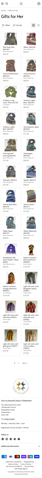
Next (24, 363)
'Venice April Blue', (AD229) (10, 205)
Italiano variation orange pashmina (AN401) (9, 288)
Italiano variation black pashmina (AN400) (29, 259)
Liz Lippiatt (6, 105)
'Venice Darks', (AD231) (28, 205)
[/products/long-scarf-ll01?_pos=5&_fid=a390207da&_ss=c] (10, 92)
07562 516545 (9, 419)
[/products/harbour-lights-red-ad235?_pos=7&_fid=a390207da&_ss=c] (10, 118)
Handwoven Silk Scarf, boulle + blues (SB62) (10, 259)
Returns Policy (13, 464)
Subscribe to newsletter (13, 462)
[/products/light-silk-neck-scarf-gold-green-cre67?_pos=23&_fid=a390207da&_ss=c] (10, 335)
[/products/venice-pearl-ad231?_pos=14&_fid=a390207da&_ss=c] (31, 196)
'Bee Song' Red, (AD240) (9, 48)
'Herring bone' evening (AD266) (9, 154)
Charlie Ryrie (27, 293)
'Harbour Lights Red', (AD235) (9, 128)
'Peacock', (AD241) (10, 180)
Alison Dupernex (8, 51)
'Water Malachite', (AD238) (30, 232)
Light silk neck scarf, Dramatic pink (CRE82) (31, 317)
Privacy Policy (28, 466)
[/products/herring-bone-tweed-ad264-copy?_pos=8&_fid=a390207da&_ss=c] (31, 118)
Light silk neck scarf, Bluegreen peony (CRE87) (31, 288)
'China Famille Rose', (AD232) (11, 75)
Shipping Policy (29, 462)
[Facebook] (2, 439)
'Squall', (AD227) (29, 180)
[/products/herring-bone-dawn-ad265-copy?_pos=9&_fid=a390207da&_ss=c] (10, 145)
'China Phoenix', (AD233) (29, 75)
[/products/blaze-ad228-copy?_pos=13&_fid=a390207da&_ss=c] (10, 196)
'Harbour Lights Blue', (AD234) (29, 101)
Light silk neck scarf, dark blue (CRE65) (10, 316)
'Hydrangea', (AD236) (28, 154)
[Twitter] (14, 439)
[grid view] (33, 25)
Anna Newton (27, 264)
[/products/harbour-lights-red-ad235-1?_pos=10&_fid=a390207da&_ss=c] (31, 145)
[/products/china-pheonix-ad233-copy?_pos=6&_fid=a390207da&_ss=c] (31, 92)
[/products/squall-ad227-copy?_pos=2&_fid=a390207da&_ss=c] (31, 39)
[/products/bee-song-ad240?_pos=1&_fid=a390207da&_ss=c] (10, 39)
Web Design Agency (21, 469)
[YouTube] (18, 439)
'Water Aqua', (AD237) (8, 232)
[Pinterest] (10, 439)
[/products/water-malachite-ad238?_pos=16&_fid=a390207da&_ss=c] (31, 222)
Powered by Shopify (21, 474)
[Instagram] (6, 439)
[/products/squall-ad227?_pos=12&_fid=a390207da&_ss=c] (31, 172)
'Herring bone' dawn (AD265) (31, 128)
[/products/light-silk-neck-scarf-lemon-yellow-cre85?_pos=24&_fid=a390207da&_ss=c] (31, 335)
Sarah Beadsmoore (9, 264)
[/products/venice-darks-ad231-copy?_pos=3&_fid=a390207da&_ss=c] (10, 65)
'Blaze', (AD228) (29, 47)
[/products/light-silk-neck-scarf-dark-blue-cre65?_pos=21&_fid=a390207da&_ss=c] (10, 307)
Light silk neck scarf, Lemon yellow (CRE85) (31, 346)
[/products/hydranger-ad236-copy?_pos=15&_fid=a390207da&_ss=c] (10, 222)
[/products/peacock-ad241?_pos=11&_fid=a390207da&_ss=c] (10, 172)
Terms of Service (25, 464)
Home (3, 10)
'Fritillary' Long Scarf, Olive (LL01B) (10, 101)
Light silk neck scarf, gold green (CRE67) (10, 345)
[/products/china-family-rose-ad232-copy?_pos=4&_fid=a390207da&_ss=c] (31, 65)
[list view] (38, 25)
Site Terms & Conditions (14, 466)
